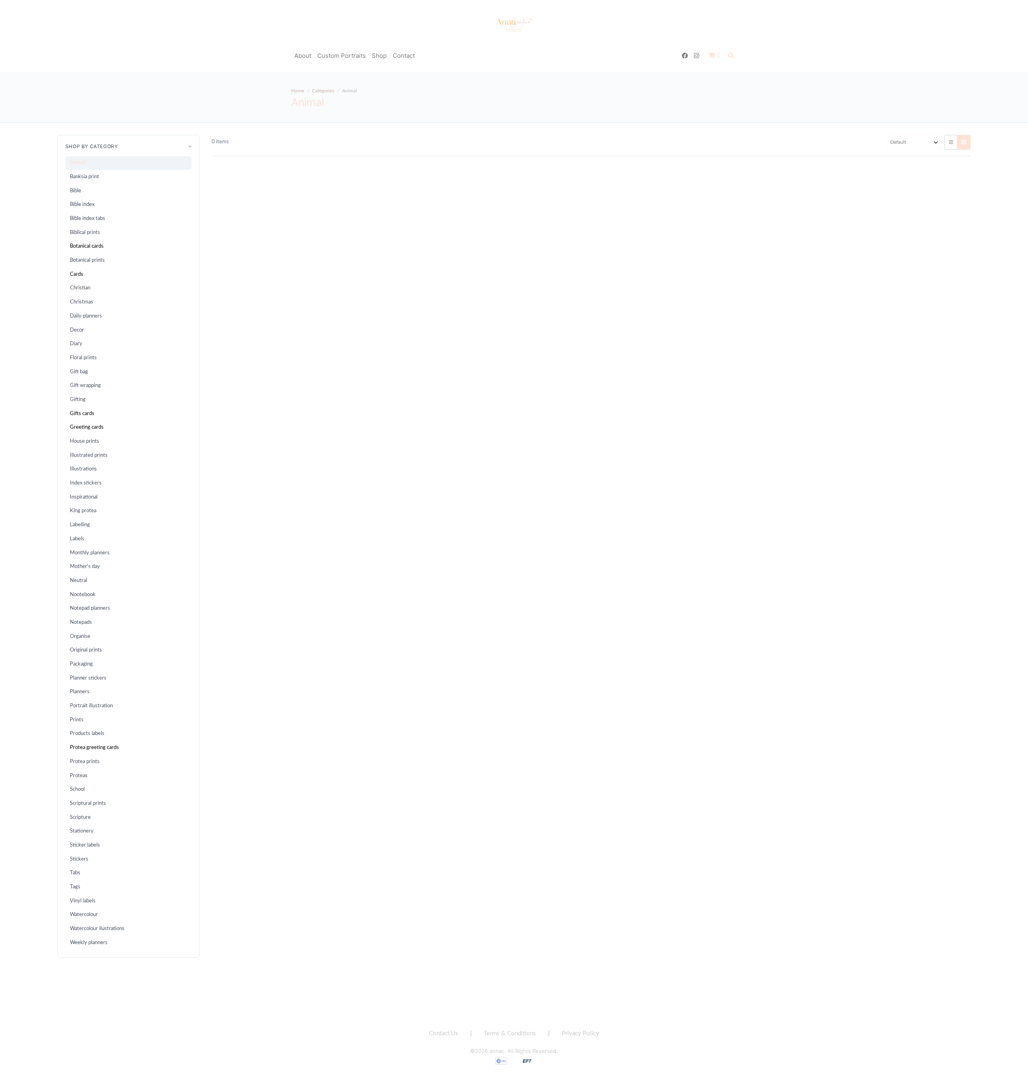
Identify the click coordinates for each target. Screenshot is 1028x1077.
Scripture (80, 817)
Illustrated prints (89, 455)
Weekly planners (89, 942)
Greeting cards (87, 427)
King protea (83, 510)
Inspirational (84, 497)
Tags (75, 887)
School (77, 789)
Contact (404, 55)
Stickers (79, 859)
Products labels (87, 733)
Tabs (75, 872)
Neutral (78, 580)
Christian (80, 288)
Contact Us (443, 1033)
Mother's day (85, 566)
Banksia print (84, 176)
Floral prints (83, 357)
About (302, 55)
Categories (323, 90)
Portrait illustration (91, 705)
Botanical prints (87, 260)
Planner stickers (88, 678)
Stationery (82, 831)
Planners (80, 691)
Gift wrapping (85, 385)
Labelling (80, 524)
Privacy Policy (580, 1033)
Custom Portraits (341, 55)
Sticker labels (85, 845)
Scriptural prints (88, 803)
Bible (75, 190)
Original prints (86, 650)
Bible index (82, 204)
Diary (76, 343)
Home (297, 90)
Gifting (78, 399)
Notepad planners (90, 608)
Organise (80, 636)
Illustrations (83, 469)
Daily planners (86, 316)
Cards (76, 274)
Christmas (81, 302)
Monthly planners (90, 553)
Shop (379, 55)
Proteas (79, 775)
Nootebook (83, 594)
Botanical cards (87, 246)
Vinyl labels (83, 901)
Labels (77, 539)
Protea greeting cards (94, 747)
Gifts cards (82, 413)
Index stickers (86, 483)
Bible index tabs (87, 218)
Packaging (81, 664)
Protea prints (85, 761)
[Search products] (731, 55)
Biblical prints (85, 232)
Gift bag (79, 372)
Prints (77, 720)
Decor (77, 330)
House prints (84, 441)
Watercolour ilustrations (97, 928)
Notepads (81, 622)
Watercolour (84, 914)
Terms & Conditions (510, 1033)
